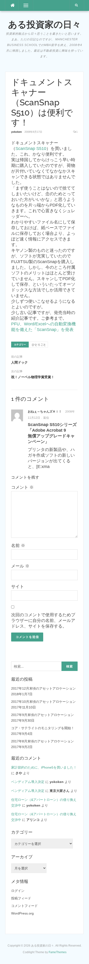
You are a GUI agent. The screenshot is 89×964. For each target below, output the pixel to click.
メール (20, 566)
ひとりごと (39, 344)
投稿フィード (21, 898)
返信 (46, 417)
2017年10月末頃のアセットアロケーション (43, 701)
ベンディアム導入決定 (27, 782)
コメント (22, 487)
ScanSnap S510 (30, 148)
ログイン (17, 891)
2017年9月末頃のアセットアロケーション (42, 715)
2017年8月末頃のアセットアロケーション (42, 741)
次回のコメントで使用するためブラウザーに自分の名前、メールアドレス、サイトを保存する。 (43, 620)
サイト (17, 586)
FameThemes (57, 952)
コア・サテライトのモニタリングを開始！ (42, 728)
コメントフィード (24, 906)
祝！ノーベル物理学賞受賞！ (32, 377)
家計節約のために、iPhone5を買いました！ (44, 767)
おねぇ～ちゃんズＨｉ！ (45, 411)
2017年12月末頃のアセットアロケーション (43, 688)
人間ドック (19, 362)
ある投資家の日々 (44, 24)
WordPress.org (22, 913)
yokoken (16, 131)
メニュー (26, 5)
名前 (18, 545)
